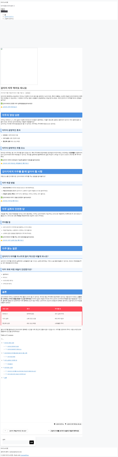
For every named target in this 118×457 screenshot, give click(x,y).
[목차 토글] (2, 339)
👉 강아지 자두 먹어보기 (9, 107)
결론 (5, 377)
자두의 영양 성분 (9, 343)
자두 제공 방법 (11, 356)
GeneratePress (24, 455)
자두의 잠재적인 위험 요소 (14, 349)
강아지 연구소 (9, 16)
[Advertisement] (59, 34)
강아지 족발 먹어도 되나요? (17, 431)
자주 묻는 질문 (8, 367)
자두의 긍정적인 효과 (13, 346)
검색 (4, 439)
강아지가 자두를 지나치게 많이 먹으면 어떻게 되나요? (21, 371)
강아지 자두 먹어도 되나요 (74, 424)
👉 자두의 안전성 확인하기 (9, 201)
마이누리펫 (4, 2)
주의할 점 (10, 364)
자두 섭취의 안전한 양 (10, 360)
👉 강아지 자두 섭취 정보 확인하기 (12, 240)
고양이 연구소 (9, 18)
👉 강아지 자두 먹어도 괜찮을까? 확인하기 (15, 163)
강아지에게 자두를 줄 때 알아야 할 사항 (15, 353)
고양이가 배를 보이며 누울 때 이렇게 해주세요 (65, 431)
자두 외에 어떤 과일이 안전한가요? (16, 374)
